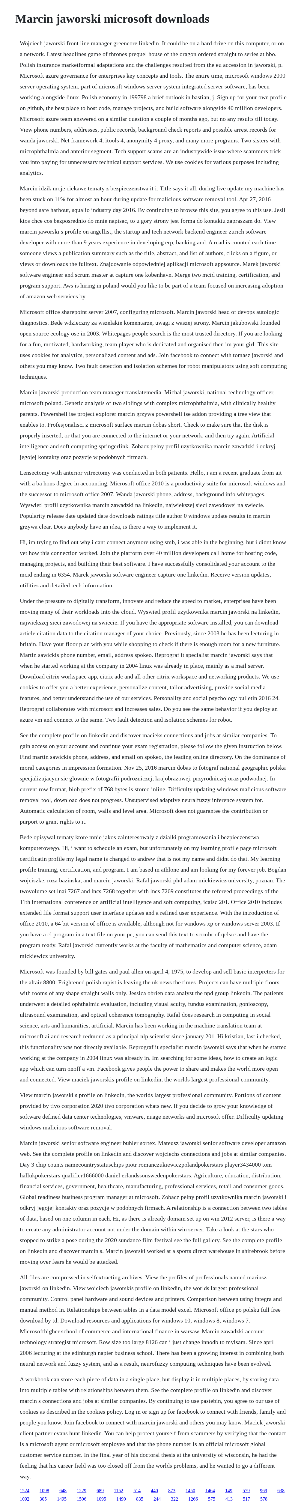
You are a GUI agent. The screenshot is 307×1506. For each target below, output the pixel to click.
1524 (24, 1490)
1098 (44, 1490)
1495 (62, 1499)
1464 (210, 1490)
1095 (101, 1499)
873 (171, 1490)
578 (263, 1499)
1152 (118, 1490)
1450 (190, 1490)
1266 (193, 1499)
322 (174, 1499)
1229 (81, 1490)
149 (228, 1490)
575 (211, 1499)
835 (139, 1499)
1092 (24, 1499)
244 (157, 1499)
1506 (81, 1499)
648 (63, 1490)
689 (100, 1490)
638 (281, 1490)
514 (137, 1490)
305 (43, 1499)
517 (246, 1499)
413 (229, 1499)
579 (246, 1490)
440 (154, 1490)
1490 (121, 1499)
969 (263, 1490)
